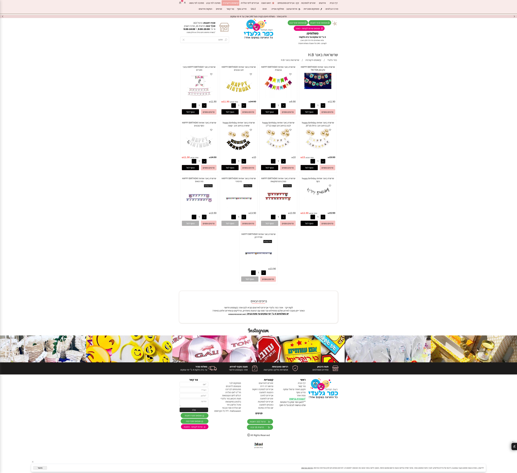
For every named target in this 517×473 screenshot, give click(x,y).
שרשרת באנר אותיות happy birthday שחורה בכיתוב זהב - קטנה (239, 124)
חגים (265, 8)
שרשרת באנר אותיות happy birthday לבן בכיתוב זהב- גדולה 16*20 (318, 124)
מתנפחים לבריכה (233, 389)
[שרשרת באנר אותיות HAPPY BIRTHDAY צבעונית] (278, 96)
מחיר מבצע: (233, 102)
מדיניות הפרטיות (307, 468)
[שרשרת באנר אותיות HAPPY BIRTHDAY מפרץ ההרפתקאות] (278, 210)
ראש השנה (266, 2)
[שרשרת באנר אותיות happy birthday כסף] (317, 199)
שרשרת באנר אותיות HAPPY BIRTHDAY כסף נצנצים (199, 124)
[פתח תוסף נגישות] (514, 446)
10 (294, 157)
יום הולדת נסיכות (265, 407)
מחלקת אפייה (277, 8)
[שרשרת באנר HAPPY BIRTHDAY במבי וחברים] (199, 97)
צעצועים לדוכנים (233, 386)
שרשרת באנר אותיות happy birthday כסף (318, 180)
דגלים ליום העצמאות (231, 395)
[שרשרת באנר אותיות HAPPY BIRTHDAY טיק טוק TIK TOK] (317, 88)
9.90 (293, 101)
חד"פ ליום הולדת (233, 392)
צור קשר (230, 8)
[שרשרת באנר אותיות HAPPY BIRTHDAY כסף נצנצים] (199, 153)
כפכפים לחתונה (266, 404)
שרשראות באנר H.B (323, 54)
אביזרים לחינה (266, 395)
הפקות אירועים (205, 8)
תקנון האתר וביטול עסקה (294, 389)
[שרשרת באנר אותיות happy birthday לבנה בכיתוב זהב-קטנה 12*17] (278, 151)
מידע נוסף (242, 8)
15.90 (332, 213)
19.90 (332, 157)
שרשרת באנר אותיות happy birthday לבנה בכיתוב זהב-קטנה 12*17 (278, 124)
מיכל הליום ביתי (234, 404)
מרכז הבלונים (332, 8)
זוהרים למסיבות (308, 2)
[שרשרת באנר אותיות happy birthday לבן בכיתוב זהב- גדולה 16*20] (317, 151)
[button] (309, 112)
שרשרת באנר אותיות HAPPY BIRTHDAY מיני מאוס (199, 180)
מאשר (40, 468)
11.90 (332, 101)
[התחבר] (185, 2)
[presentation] (3, 16)
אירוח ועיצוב (291, 8)
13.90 (293, 213)
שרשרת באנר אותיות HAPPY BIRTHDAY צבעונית (278, 68)
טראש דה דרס (266, 386)
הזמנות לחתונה (266, 392)
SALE (253, 8)
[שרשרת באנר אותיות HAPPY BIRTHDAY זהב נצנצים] (238, 97)
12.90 (305, 213)
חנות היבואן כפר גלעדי (231, 398)
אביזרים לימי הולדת (250, 2)
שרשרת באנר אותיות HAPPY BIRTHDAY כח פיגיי (239, 180)
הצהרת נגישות (296, 398)
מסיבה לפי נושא (196, 2)
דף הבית (334, 2)
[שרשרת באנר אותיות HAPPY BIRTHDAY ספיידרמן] (258, 266)
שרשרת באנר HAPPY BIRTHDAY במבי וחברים (199, 68)
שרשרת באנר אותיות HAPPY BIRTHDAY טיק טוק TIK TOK (318, 68)
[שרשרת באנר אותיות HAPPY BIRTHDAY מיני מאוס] (199, 210)
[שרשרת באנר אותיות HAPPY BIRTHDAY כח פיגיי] (238, 210)
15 (303, 157)
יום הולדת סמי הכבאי (231, 407)
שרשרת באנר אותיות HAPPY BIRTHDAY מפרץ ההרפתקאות (278, 180)
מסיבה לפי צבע (213, 2)
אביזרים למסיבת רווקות (262, 389)
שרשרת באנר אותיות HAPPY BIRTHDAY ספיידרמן (258, 236)
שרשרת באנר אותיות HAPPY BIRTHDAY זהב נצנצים (239, 68)
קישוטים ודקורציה (231, 2)
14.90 (253, 101)
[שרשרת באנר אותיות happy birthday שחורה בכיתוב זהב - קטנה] (238, 151)
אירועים (322, 2)
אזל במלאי (287, 186)
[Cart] (180, 2)
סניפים (219, 8)
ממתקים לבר (235, 383)
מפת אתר (301, 395)
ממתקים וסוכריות (311, 8)
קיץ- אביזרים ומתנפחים (288, 2)
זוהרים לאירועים (266, 383)
